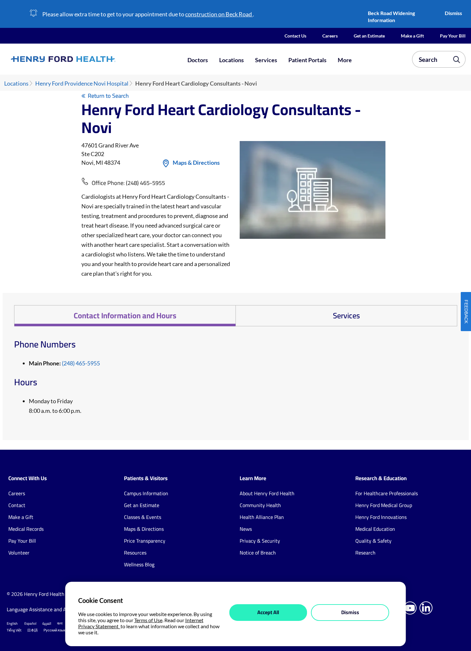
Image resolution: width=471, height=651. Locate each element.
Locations (231, 59)
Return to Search (108, 95)
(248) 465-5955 (145, 183)
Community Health (260, 505)
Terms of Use (148, 620)
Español (30, 623)
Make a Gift (412, 35)
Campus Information (146, 493)
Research (365, 552)
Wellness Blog (139, 564)
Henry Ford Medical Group (383, 505)
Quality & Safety (373, 541)
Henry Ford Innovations (381, 517)
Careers (330, 35)
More (345, 59)
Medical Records (26, 529)
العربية (46, 623)
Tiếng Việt (14, 630)
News (246, 529)
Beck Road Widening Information (391, 16)
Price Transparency (144, 541)
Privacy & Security (260, 541)
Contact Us (295, 35)
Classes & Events (142, 517)
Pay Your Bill (453, 35)
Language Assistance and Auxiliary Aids (50, 609)
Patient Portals (307, 59)
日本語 (32, 630)
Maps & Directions (196, 162)
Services (266, 59)
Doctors (197, 59)
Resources (135, 552)
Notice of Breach (258, 552)
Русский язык (54, 630)
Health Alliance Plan (262, 517)
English (12, 623)
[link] (86, 59)
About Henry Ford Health (267, 493)
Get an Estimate (369, 35)
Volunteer (18, 552)
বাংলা (59, 623)
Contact (16, 505)
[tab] (125, 315)
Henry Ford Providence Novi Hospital (81, 83)
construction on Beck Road (219, 14)
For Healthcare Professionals (386, 493)
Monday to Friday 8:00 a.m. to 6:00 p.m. (55, 405)
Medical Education (375, 529)
